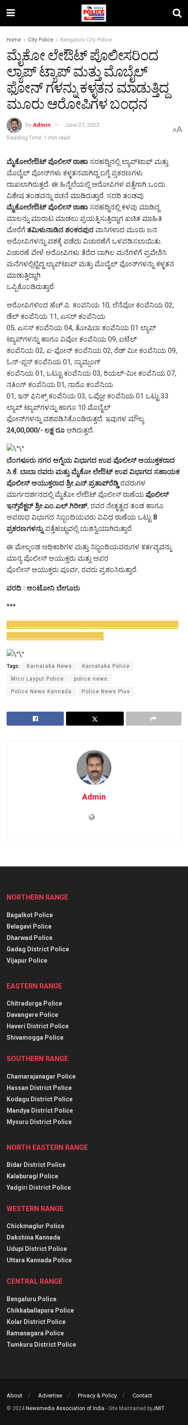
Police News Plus (106, 691)
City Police (40, 40)
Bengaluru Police (31, 1299)
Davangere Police (32, 1014)
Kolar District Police (36, 1321)
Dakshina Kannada (33, 1237)
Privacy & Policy (97, 1395)
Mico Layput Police (37, 679)
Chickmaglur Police (35, 1225)
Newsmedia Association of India (65, 1408)
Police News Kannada (41, 691)
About (14, 1395)
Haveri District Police (38, 1026)
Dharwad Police (29, 937)
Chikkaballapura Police (40, 1310)
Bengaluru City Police (86, 40)
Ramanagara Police (35, 1333)
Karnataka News (49, 666)
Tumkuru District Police (41, 1344)
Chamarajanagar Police (41, 1076)
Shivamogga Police (35, 1037)
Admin (42, 125)
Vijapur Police (27, 960)
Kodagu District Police (40, 1099)
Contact (142, 1395)
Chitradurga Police (34, 1003)
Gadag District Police (38, 949)
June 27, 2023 (82, 125)
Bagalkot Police (30, 915)
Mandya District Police (40, 1110)
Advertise (50, 1395)
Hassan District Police (39, 1087)
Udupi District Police (37, 1248)
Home (14, 40)
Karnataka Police (106, 666)
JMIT (158, 1408)
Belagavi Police (29, 926)
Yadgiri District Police (39, 1187)
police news (91, 679)
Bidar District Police (36, 1164)
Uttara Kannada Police (39, 1260)
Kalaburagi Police (32, 1176)
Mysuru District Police (39, 1121)
